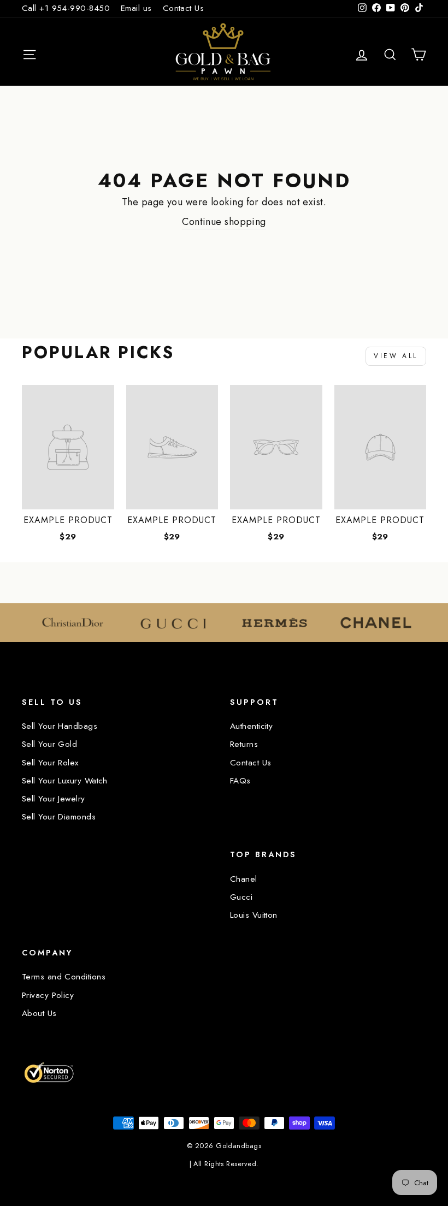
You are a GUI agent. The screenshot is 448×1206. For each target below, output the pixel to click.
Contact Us (183, 8)
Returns (244, 744)
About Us (39, 1013)
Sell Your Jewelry (53, 799)
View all (396, 356)
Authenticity (251, 726)
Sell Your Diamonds (59, 817)
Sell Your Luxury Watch (65, 781)
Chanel (243, 879)
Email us (136, 8)
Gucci (241, 897)
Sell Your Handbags (59, 726)
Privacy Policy (48, 995)
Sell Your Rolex (50, 763)
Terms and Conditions (63, 977)
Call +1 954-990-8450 (66, 8)
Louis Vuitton (254, 915)
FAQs (240, 781)
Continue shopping (224, 222)
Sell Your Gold (49, 744)
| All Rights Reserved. (224, 1164)
